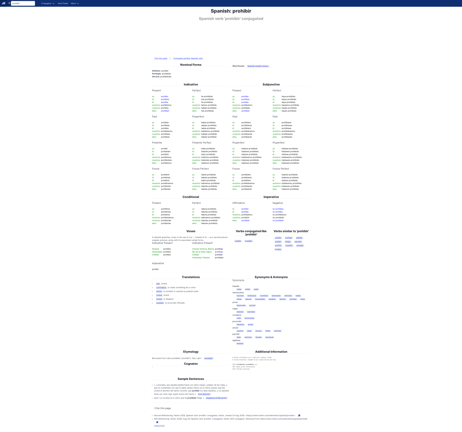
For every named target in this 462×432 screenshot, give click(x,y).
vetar (239, 318)
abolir (249, 331)
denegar (240, 312)
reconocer (269, 337)
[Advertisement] (224, 37)
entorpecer (276, 296)
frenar (239, 299)
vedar (239, 289)
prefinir (278, 245)
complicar (264, 296)
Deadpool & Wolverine (216, 398)
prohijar (288, 237)
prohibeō (208, 358)
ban (158, 283)
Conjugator (46, 3)
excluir (250, 324)
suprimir (240, 331)
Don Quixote (204, 394)
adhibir (299, 237)
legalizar (240, 343)
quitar (256, 289)
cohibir (238, 241)
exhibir (278, 241)
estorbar (240, 296)
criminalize (161, 287)
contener (293, 299)
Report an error (159, 426)
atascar (248, 299)
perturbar (288, 296)
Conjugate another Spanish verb (188, 58)
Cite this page (160, 58)
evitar (302, 299)
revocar (258, 331)
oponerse (251, 312)
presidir (300, 245)
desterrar (240, 324)
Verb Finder (63, 3)
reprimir (282, 299)
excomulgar (249, 318)
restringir (277, 331)
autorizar (248, 337)
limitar (267, 331)
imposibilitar (260, 299)
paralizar (272, 299)
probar (278, 249)
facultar (259, 337)
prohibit (160, 303)
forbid (159, 295)
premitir (289, 245)
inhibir (288, 241)
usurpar (252, 305)
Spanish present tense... (258, 66)
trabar (298, 296)
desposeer (241, 305)
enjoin (159, 291)
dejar (239, 337)
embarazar (251, 296)
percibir (298, 241)
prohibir (248, 241)
